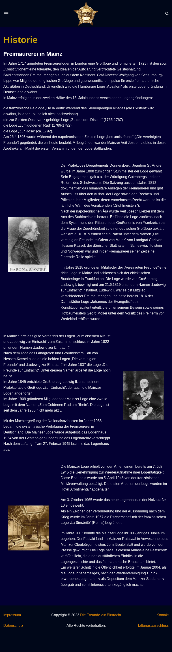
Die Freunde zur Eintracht (100, 615)
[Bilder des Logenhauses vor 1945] (28, 527)
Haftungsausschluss (152, 625)
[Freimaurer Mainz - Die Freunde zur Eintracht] (86, 13)
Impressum (12, 615)
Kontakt (163, 615)
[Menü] (6, 13)
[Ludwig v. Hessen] (143, 395)
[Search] (167, 13)
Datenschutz (13, 625)
